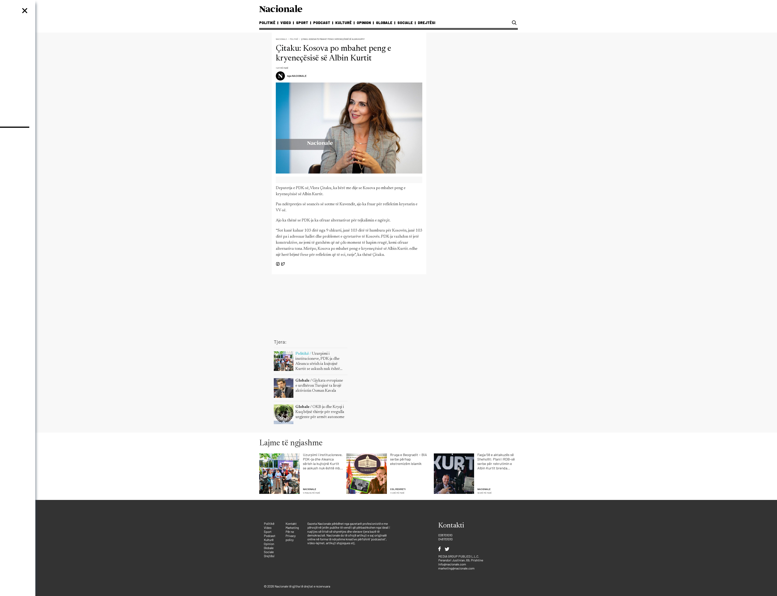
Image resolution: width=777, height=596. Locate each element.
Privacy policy (291, 538)
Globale (384, 22)
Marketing (292, 527)
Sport (302, 22)
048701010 (445, 539)
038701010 (445, 535)
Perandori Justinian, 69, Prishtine (460, 560)
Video (285, 22)
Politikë (267, 22)
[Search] (514, 22)
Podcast (321, 22)
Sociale (405, 22)
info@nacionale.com (452, 564)
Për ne (290, 532)
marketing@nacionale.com (456, 568)
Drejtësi (426, 22)
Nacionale (281, 39)
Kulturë (343, 22)
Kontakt (291, 523)
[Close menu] (24, 10)
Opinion (364, 22)
